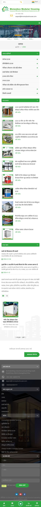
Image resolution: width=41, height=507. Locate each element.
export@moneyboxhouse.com (26, 16)
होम (18, 47)
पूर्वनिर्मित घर (5, 424)
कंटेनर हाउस (6, 59)
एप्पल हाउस (6, 80)
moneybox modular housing (11, 420)
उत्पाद (3, 397)
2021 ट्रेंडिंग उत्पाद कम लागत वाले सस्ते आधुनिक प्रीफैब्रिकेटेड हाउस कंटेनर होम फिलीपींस (26, 136)
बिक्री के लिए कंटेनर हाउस (9, 452)
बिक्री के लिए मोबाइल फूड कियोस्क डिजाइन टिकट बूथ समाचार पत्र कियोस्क (26, 176)
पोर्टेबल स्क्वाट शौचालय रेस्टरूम (24, 230)
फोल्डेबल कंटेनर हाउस (8, 431)
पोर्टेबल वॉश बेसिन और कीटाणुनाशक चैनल (15, 85)
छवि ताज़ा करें (11, 485)
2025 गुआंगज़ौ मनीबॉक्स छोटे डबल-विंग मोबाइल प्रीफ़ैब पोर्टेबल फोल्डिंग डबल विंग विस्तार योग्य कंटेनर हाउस (27, 108)
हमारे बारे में (4, 404)
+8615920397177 (11, 385)
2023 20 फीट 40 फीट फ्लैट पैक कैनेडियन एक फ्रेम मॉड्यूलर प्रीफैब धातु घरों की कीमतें (26, 122)
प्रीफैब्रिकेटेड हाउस (7, 63)
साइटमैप (4, 408)
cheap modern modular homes (12, 449)
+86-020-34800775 (13, 377)
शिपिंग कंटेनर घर (6, 441)
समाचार (3, 401)
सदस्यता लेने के (32, 354)
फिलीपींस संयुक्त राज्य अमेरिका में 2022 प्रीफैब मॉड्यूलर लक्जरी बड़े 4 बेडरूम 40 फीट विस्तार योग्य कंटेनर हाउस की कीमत (27, 217)
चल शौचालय (5, 427)
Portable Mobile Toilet (8, 438)
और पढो (17, 112)
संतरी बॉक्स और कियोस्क (10, 72)
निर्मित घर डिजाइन (7, 434)
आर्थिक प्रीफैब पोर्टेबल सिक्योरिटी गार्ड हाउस (26, 190)
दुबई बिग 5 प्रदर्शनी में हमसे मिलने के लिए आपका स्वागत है (19, 264)
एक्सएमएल (5, 412)
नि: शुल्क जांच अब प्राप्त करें (20, 503)
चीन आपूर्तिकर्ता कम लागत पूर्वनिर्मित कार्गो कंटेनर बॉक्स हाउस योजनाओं (25, 163)
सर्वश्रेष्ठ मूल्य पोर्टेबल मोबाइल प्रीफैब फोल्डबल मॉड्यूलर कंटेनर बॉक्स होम (25, 149)
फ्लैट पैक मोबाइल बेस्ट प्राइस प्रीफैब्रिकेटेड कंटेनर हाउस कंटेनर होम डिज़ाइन (10, 321)
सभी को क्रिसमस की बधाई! (9, 251)
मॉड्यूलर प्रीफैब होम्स (7, 445)
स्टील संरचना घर (7, 89)
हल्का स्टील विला (7, 76)
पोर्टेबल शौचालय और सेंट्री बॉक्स (12, 68)
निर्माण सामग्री (6, 93)
